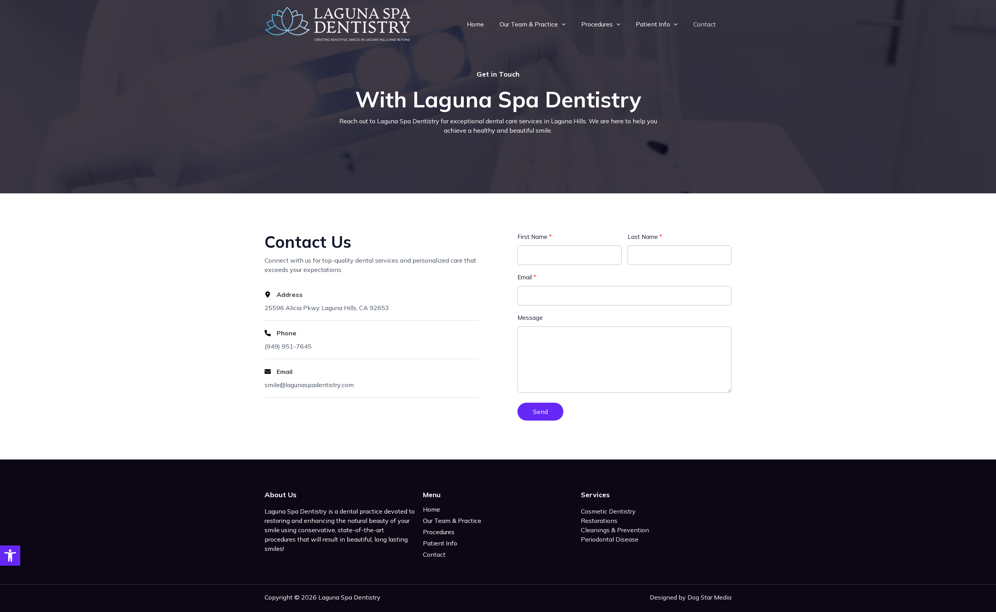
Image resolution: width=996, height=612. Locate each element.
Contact (704, 24)
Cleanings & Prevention (615, 530)
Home (475, 24)
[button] (10, 555)
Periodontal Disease (609, 539)
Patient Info (653, 24)
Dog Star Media (709, 597)
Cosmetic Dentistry (608, 511)
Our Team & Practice (529, 24)
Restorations (599, 520)
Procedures (597, 24)
